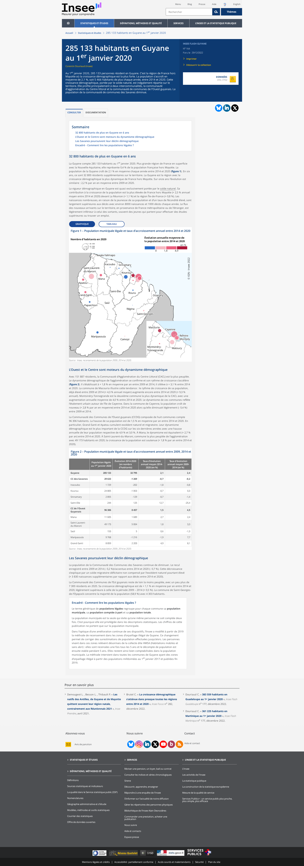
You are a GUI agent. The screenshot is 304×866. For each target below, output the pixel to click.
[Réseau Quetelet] (123, 855)
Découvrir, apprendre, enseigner (141, 786)
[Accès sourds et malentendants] (225, 5)
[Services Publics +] (199, 855)
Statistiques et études (94, 23)
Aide (214, 4)
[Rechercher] (216, 11)
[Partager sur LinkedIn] (226, 108)
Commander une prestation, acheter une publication (145, 818)
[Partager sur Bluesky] (218, 108)
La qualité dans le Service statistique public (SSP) (92, 792)
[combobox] (204, 11)
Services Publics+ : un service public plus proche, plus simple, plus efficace (207, 800)
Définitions (73, 780)
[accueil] (68, 23)
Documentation (96, 112)
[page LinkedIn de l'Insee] (147, 744)
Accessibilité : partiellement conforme (133, 862)
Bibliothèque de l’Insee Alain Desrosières (145, 810)
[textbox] (189, 11)
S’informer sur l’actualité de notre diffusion (146, 798)
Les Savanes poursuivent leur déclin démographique (107, 141)
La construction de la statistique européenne (205, 786)
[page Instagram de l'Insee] (139, 744)
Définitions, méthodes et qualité (141, 23)
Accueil (69, 32)
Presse (202, 4)
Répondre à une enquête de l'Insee (142, 792)
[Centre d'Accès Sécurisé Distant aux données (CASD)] (147, 855)
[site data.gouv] (171, 855)
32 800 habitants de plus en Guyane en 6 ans (102, 132)
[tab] (74, 113)
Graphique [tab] (82, 224)
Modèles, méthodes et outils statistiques (88, 810)
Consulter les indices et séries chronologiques (148, 774)
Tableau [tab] (111, 224)
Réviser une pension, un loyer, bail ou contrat (148, 768)
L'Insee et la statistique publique (215, 23)
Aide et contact (192, 743)
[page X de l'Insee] (155, 744)
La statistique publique (194, 780)
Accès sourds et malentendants (174, 862)
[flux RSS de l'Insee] (179, 744)
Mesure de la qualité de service (198, 792)
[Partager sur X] (235, 108)
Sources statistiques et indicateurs (85, 786)
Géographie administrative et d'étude (86, 804)
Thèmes (231, 11)
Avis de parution (83, 744)
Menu (178, 4)
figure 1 (176, 171)
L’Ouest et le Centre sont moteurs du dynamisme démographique (114, 137)
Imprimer (191, 58)
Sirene (127, 780)
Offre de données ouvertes (81, 822)
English (236, 4)
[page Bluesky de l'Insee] (130, 744)
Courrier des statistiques (80, 816)
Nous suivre (130, 825)
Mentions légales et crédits (96, 862)
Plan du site (214, 862)
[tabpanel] (130, 294)
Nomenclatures (75, 798)
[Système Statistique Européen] (100, 855)
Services (178, 23)
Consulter (74, 112)
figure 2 (74, 384)
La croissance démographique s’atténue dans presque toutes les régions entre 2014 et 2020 (151, 699)
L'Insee (185, 768)
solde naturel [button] (168, 188)
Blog (190, 4)
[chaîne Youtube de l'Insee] (163, 744)
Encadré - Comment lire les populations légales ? (104, 145)
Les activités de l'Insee (193, 774)
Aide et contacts (132, 831)
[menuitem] (68, 23)
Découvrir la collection (198, 64)
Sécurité (199, 862)
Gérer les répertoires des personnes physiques (148, 804)
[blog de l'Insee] (171, 744)
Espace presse (131, 837)
